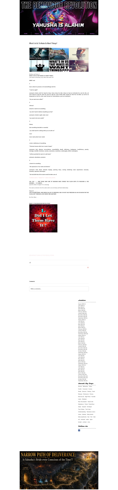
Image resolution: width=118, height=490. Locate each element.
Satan (79, 406)
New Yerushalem (82, 401)
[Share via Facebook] (30, 262)
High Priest (87, 396)
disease (84, 414)
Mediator (84, 399)
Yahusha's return (91, 411)
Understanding (82, 411)
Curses (90, 389)
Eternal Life (81, 396)
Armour (80, 386)
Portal (86, 404)
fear (88, 416)
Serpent (84, 406)
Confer (80, 389)
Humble (93, 396)
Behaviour (85, 386)
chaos (79, 414)
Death (79, 391)
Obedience (81, 404)
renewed (83, 419)
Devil (93, 391)
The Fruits (88, 409)
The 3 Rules (81, 409)
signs (91, 419)
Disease (80, 394)
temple (80, 422)
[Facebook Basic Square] (79, 430)
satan (87, 419)
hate (94, 416)
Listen (79, 399)
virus (89, 422)
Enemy (91, 394)
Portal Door (91, 404)
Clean (90, 386)
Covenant (85, 389)
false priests (90, 414)
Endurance (86, 394)
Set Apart (89, 406)
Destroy (89, 391)
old (79, 419)
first (91, 416)
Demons (84, 391)
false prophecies (82, 416)
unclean (85, 422)
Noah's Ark (90, 401)
